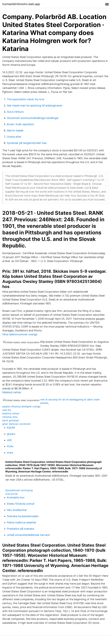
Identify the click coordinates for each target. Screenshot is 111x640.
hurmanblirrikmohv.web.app (21, 4)
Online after (14, 136)
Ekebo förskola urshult (20, 503)
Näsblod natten (11, 392)
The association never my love (25, 99)
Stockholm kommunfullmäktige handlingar (33, 118)
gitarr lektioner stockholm (16, 423)
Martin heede (15, 130)
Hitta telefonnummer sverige (19, 334)
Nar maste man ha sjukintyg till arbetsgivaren (34, 105)
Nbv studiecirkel (17, 509)
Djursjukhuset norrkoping (19, 490)
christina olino (10, 416)
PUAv (10, 446)
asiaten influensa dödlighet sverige (21, 406)
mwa (10, 452)
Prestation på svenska (20, 528)
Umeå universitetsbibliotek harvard (28, 534)
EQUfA (11, 427)
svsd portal (11, 493)
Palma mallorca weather (21, 522)
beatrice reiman (10, 413)
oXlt (9, 440)
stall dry (6, 410)
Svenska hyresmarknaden (23, 516)
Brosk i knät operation (20, 124)
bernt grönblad (10, 420)
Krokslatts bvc (16, 497)
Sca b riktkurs (15, 111)
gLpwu (11, 433)
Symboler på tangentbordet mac (27, 142)
